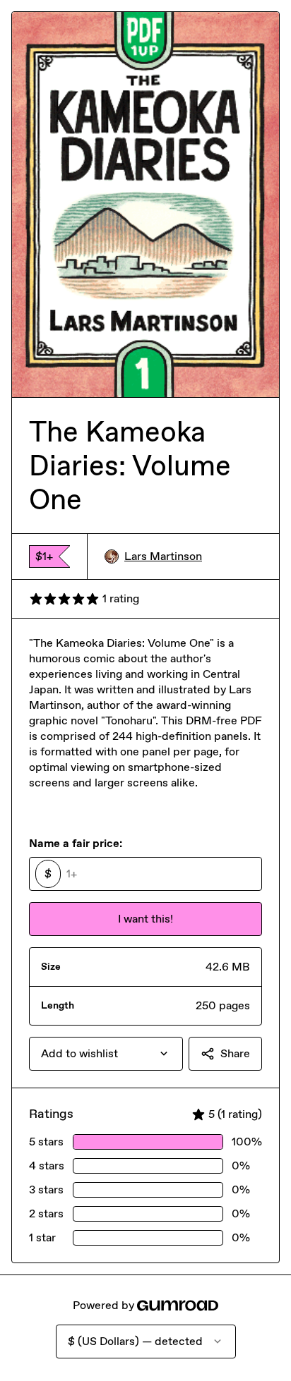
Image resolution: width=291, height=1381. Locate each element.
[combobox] (106, 1054)
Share (235, 1053)
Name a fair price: (75, 843)
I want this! (145, 918)
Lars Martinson (163, 556)
